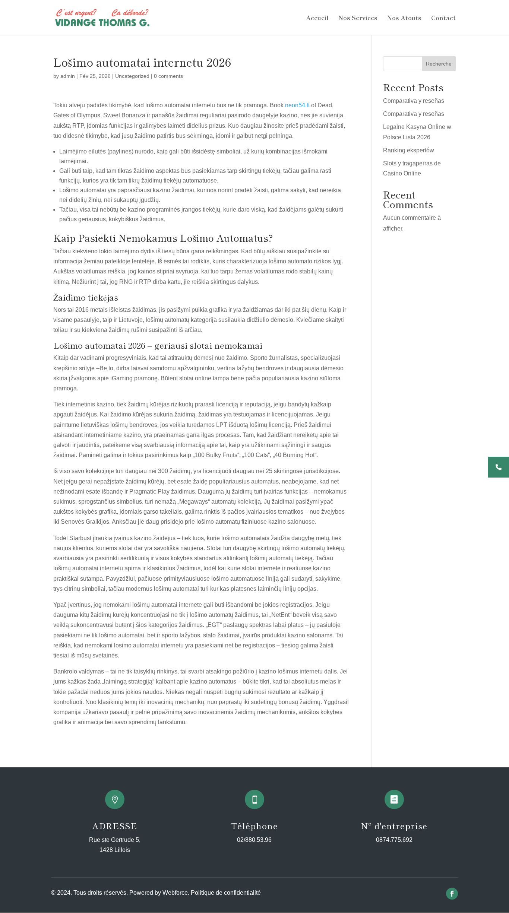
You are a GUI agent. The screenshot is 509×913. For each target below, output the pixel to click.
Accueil (317, 18)
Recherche (439, 64)
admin (67, 76)
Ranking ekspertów (408, 150)
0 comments (168, 76)
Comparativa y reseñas (413, 101)
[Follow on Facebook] (452, 894)
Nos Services (357, 18)
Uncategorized (132, 76)
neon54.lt (297, 105)
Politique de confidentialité (226, 893)
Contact (443, 18)
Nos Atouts (404, 18)
